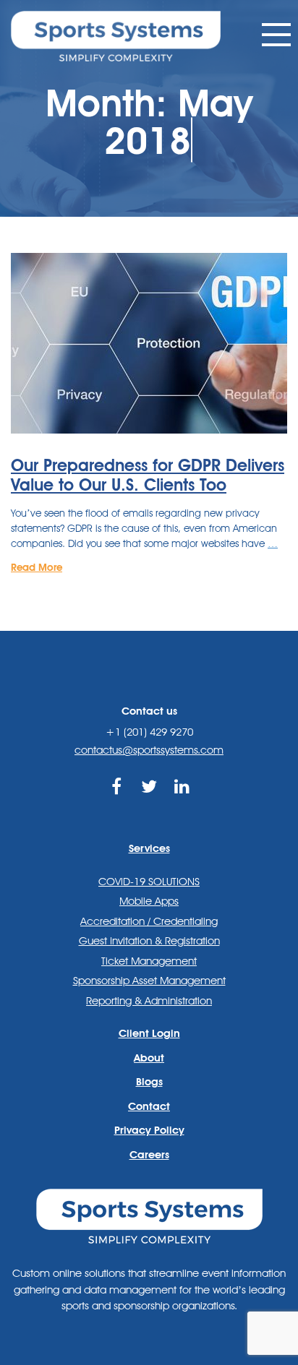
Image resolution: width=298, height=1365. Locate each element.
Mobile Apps (149, 901)
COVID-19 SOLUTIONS (149, 881)
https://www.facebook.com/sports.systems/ (117, 803)
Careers (149, 1154)
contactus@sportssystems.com (149, 750)
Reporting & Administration (149, 1000)
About (149, 1057)
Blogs (149, 1081)
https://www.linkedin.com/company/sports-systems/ (182, 803)
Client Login (149, 1033)
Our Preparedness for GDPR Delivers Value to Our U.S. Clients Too (147, 474)
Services (149, 848)
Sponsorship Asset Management (149, 980)
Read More (36, 567)
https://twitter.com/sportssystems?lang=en (149, 803)
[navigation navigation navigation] (276, 34)
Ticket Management (149, 961)
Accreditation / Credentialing (149, 921)
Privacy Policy (149, 1130)
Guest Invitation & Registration (149, 940)
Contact (149, 1106)
